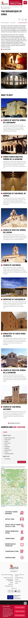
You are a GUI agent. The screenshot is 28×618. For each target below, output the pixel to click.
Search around (21, 462)
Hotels (6, 445)
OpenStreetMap (11, 505)
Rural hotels (8, 443)
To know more (21, 22)
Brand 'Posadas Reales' (10, 437)
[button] (22, 488)
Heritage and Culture (8, 6)
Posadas (6, 441)
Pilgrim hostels (8, 450)
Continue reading (7, 49)
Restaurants (7, 458)
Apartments (7, 446)
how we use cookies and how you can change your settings (8, 615)
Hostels (6, 452)
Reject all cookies (20, 611)
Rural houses (8, 439)
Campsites (7, 448)
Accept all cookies (20, 607)
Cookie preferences (19, 615)
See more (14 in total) (15, 423)
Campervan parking (9, 453)
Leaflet (3, 505)
